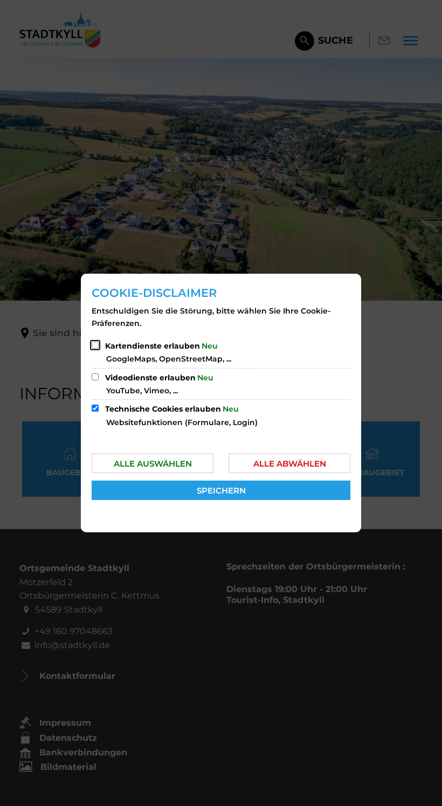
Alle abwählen (289, 463)
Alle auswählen (153, 463)
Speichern (221, 490)
